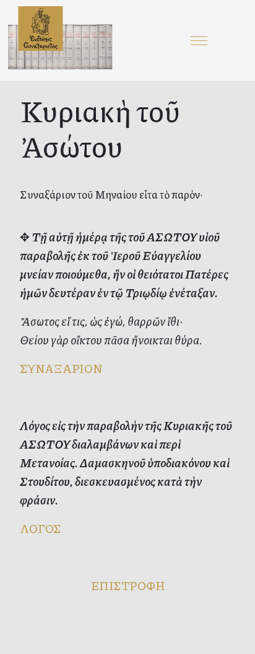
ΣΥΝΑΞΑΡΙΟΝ (61, 368)
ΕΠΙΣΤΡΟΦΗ (128, 585)
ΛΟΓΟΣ (40, 528)
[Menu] (199, 40)
